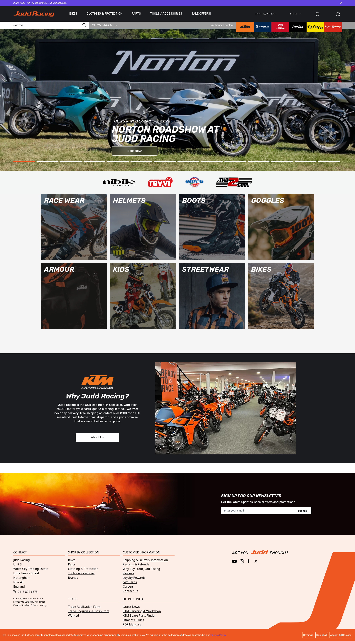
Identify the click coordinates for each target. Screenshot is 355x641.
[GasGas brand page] (280, 27)
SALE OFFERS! (201, 13)
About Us (97, 437)
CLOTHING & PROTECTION (104, 13)
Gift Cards (130, 582)
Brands (73, 578)
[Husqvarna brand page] (262, 27)
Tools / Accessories (81, 573)
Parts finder (102, 25)
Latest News (131, 607)
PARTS (136, 13)
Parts (71, 564)
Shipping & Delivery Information (145, 560)
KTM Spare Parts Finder (139, 615)
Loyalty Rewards (134, 578)
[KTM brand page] (245, 27)
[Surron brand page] (315, 27)
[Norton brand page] (298, 27)
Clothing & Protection (83, 569)
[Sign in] (317, 14)
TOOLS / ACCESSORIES (166, 13)
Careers (128, 586)
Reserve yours (38, 106)
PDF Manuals (132, 624)
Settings (308, 635)
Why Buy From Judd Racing (141, 569)
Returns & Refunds (136, 564)
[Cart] (338, 14)
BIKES (73, 13)
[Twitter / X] (256, 561)
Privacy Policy (218, 635)
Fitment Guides (133, 620)
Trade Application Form (84, 607)
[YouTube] (234, 561)
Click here (61, 3)
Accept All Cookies (340, 635)
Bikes (71, 560)
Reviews (128, 573)
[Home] (33, 14)
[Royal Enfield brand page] (333, 27)
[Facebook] (249, 561)
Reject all (321, 635)
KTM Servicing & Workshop (142, 611)
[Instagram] (242, 561)
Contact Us (130, 591)
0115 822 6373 (265, 14)
